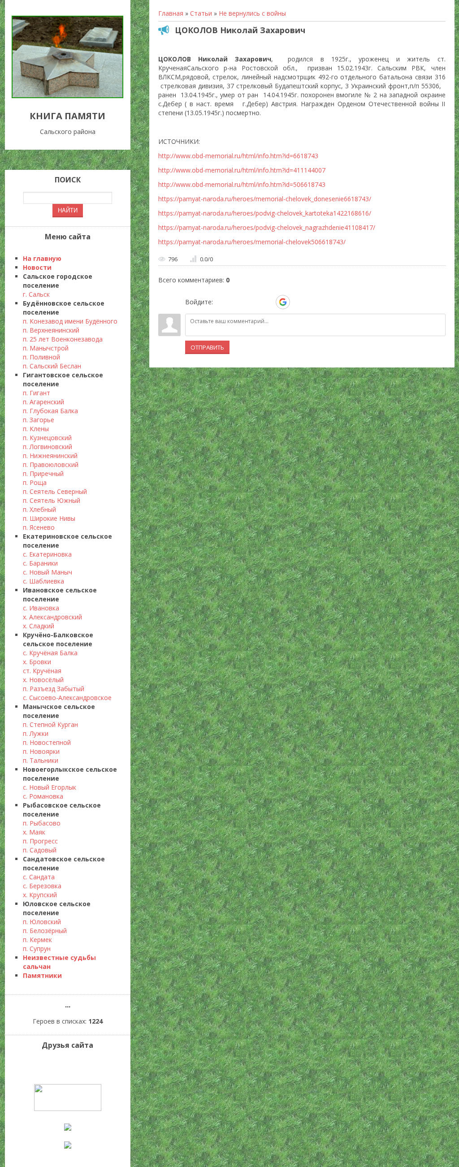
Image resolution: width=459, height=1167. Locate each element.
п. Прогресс (40, 841)
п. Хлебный (39, 509)
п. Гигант (36, 393)
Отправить (207, 347)
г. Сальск (36, 294)
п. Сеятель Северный (55, 491)
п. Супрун (37, 948)
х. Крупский (40, 894)
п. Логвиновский (47, 446)
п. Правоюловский (50, 464)
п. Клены (36, 428)
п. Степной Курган (50, 724)
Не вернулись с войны (252, 13)
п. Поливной (41, 357)
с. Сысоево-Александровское (67, 697)
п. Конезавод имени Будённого (70, 321)
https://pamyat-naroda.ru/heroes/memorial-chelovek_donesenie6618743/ (264, 198)
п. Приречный (43, 473)
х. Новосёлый (43, 679)
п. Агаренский (43, 402)
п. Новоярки (41, 751)
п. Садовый (39, 850)
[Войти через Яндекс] (267, 302)
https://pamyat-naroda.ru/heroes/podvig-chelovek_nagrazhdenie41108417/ (266, 227)
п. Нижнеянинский (50, 455)
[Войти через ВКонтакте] (236, 302)
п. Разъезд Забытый (53, 688)
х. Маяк (34, 832)
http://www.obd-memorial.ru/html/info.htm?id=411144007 (241, 170)
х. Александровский (52, 617)
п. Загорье (38, 419)
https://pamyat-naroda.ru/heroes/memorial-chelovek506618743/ (252, 242)
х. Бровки (37, 661)
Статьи (201, 13)
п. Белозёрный (45, 930)
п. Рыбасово (42, 823)
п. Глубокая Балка (50, 410)
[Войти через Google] (283, 302)
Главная (170, 13)
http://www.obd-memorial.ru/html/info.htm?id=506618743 (241, 184)
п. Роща (35, 482)
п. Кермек (37, 939)
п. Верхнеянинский (51, 330)
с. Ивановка (41, 608)
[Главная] (68, 95)
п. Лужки (35, 733)
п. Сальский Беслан (52, 366)
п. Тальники (40, 760)
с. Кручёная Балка (50, 652)
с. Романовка (43, 796)
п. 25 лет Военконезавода (63, 339)
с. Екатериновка (47, 554)
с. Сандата (39, 877)
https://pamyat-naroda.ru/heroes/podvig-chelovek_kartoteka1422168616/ (264, 213)
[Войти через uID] (221, 302)
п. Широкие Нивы (49, 518)
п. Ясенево (39, 527)
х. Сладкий (38, 626)
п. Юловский (42, 921)
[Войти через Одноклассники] (298, 302)
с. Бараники (40, 563)
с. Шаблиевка (43, 581)
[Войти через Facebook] (252, 302)
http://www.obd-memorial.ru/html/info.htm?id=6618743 (238, 155)
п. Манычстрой (46, 348)
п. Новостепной (47, 742)
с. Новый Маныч (47, 572)
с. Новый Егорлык (49, 787)
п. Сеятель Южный (51, 500)
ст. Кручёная (42, 670)
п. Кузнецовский (47, 437)
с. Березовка (42, 886)
